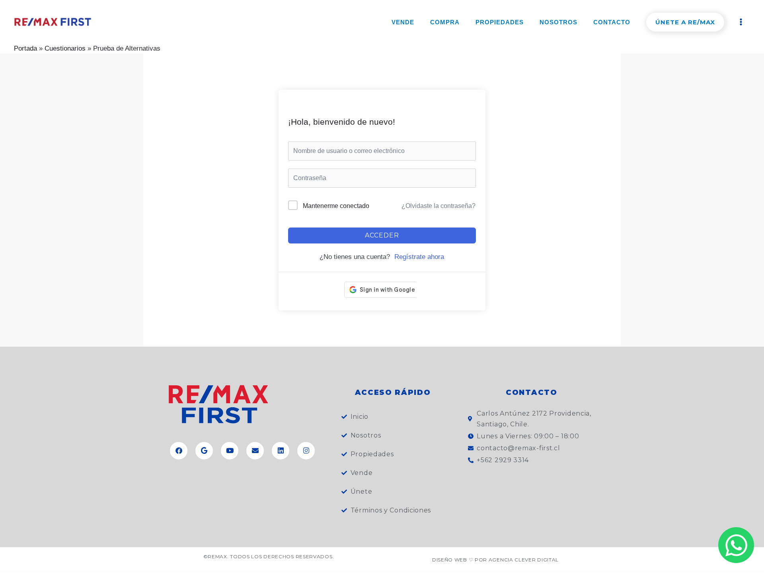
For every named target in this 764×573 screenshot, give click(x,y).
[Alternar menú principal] (741, 22)
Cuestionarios (65, 48)
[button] (685, 22)
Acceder (382, 235)
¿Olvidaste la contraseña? (438, 205)
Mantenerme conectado (336, 205)
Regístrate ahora (419, 257)
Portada (25, 48)
